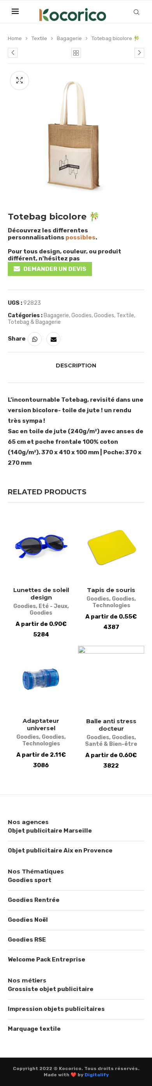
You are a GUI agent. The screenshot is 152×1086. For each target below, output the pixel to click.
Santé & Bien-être (111, 744)
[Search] (136, 12)
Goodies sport (29, 880)
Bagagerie (69, 38)
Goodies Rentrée (34, 899)
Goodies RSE (27, 939)
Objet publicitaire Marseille (50, 830)
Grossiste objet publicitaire (51, 989)
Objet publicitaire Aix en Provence (60, 850)
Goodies (81, 315)
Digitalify (97, 1074)
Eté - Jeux (53, 606)
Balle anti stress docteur (111, 724)
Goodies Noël (28, 919)
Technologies (111, 605)
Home (15, 38)
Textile (39, 38)
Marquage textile (34, 1028)
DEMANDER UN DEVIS (54, 268)
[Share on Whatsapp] (35, 339)
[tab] (76, 365)
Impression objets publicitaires (56, 1008)
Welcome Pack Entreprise (46, 959)
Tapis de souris (111, 590)
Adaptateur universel (41, 724)
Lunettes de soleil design (41, 593)
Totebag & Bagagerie (34, 322)
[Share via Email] (53, 339)
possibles (80, 237)
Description (76, 365)
